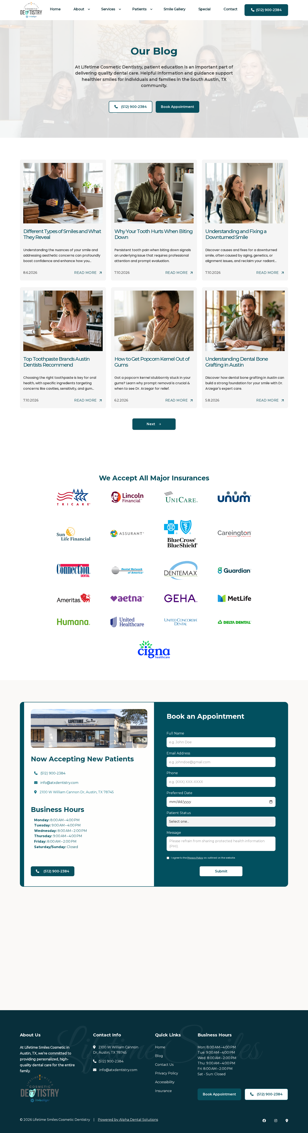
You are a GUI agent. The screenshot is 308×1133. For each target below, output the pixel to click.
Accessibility (165, 1082)
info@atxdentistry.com (56, 783)
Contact (230, 9)
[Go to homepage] (31, 10)
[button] (80, 9)
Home (55, 9)
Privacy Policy (195, 857)
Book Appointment (177, 107)
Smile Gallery (174, 9)
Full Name (175, 733)
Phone (172, 773)
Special (204, 9)
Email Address (178, 753)
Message (174, 833)
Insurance (163, 1091)
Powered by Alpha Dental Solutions (128, 1120)
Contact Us (164, 1065)
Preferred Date (179, 793)
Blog (159, 1056)
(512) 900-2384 (49, 773)
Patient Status (179, 813)
